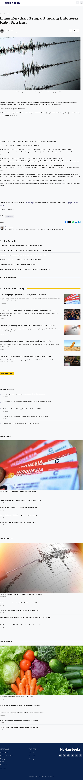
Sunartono (9, 227)
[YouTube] (72, 755)
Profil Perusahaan (5, 762)
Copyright (3, 759)
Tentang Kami (4, 752)
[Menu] (1, 3)
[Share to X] (69, 222)
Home (1, 13)
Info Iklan (3, 768)
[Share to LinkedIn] (76, 222)
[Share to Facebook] (66, 222)
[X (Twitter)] (64, 755)
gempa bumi (9, 216)
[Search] (77, 2)
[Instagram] (68, 755)
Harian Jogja (29, 202)
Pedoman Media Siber (6, 755)
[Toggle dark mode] (81, 2)
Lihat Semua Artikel (6, 373)
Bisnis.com (32, 755)
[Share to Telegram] (79, 222)
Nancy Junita (9, 30)
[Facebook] (60, 755)
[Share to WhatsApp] (73, 222)
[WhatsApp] (80, 755)
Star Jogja (32, 759)
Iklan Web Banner (5, 765)
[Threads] (76, 755)
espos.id (31, 752)
